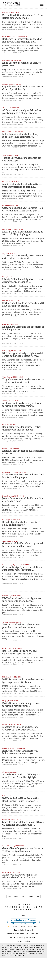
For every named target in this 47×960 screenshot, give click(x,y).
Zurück (16, 896)
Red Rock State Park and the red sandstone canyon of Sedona (19, 652)
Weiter (31, 896)
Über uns (34, 934)
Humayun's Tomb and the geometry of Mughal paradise (23, 328)
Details (10, 955)
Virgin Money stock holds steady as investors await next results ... (23, 381)
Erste (9, 896)
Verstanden (17, 955)
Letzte (37, 896)
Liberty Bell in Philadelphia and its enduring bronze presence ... (23, 281)
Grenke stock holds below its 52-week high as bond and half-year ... (22, 545)
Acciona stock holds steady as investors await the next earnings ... (22, 405)
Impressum (32, 926)
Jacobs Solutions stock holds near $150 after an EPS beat (23, 500)
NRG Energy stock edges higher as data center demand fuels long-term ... (23, 354)
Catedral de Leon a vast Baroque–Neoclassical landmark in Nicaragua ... (23, 209)
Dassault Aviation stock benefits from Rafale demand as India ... (22, 17)
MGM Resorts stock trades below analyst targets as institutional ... (23, 681)
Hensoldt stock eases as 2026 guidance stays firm (23, 452)
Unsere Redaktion (16, 937)
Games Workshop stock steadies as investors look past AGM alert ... (23, 850)
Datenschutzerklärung (22, 930)
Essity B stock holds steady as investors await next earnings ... (22, 704)
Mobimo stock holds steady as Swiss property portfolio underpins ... (22, 185)
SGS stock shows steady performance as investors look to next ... (22, 257)
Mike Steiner (30, 937)
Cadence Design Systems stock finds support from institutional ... (22, 568)
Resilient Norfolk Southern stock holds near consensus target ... (20, 752)
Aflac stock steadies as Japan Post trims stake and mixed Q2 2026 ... (20, 876)
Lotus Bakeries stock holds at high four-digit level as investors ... (20, 135)
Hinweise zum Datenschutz (17, 934)
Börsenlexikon (23, 904)
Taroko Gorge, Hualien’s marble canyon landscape (22, 159)
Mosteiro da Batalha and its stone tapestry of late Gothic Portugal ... (20, 728)
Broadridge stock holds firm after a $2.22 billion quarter (21, 523)
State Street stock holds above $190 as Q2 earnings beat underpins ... (23, 823)
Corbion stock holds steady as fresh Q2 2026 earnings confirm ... (23, 304)
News (15, 926)
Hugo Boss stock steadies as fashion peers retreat (21, 64)
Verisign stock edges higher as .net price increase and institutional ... (21, 626)
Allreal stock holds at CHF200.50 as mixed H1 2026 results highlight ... (21, 776)
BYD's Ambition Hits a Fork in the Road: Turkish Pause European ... (20, 800)
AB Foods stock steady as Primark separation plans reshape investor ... (22, 112)
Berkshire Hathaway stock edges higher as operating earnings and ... (22, 40)
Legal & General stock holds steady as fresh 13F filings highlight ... (22, 233)
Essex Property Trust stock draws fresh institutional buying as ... (23, 476)
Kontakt (22, 926)
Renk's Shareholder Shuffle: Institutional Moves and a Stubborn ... (22, 428)
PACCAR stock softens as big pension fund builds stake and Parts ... (22, 600)
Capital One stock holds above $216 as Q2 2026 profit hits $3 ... (22, 88)
